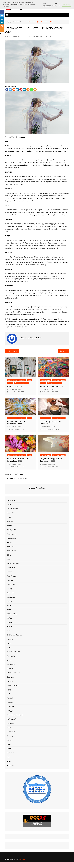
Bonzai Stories (11, 500)
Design (9, 504)
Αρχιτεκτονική (11, 538)
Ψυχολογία (10, 765)
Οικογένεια (10, 677)
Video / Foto (11, 513)
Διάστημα (10, 601)
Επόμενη (62, 351)
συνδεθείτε (26, 478)
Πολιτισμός (10, 723)
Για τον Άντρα (11, 584)
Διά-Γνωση (10, 593)
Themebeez (21, 859)
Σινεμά (9, 727)
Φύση (9, 761)
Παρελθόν (10, 702)
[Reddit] (13, 89)
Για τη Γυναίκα (11, 576)
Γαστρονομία (11, 567)
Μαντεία (10, 383)
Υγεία (8, 757)
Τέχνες (9, 748)
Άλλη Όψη (10, 521)
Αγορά (9, 517)
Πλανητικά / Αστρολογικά (21, 383)
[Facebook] (6, 89)
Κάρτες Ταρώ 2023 (14, 386)
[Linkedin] (17, 89)
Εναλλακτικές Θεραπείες (14, 635)
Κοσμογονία (11, 656)
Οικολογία (10, 681)
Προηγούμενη (13, 351)
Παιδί (8, 694)
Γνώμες (9, 589)
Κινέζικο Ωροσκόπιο (13, 652)
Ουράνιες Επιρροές (13, 685)
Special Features (12, 380)
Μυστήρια (10, 668)
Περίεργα (10, 711)
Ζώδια (51, 36)
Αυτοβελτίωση (11, 551)
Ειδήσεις (9, 618)
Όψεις (9, 689)
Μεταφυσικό (11, 664)
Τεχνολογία (10, 753)
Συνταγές (10, 736)
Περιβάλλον (10, 706)
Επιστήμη (10, 639)
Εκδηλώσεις (11, 622)
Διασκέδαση (11, 597)
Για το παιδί (10, 580)
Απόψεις (9, 525)
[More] (35, 89)
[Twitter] (10, 89)
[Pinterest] (20, 89)
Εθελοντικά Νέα (12, 614)
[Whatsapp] (31, 89)
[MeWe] (24, 89)
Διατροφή (10, 605)
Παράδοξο (10, 698)
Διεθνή (9, 609)
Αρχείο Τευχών (11, 534)
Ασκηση (9, 542)
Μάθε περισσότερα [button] (47, 5)
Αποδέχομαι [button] (66, 4)
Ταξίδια (9, 744)
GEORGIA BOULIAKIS (13, 36)
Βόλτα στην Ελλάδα (13, 563)
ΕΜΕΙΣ (9, 631)
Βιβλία (9, 555)
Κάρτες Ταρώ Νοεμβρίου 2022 (52, 386)
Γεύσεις (9, 572)
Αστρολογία (46, 36)
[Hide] (0, 33)
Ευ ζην (9, 643)
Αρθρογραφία (11, 530)
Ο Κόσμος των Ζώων (13, 673)
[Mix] (28, 89)
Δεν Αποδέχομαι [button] (56, 5)
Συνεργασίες (11, 732)
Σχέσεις (9, 740)
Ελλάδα (9, 626)
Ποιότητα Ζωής (12, 719)
